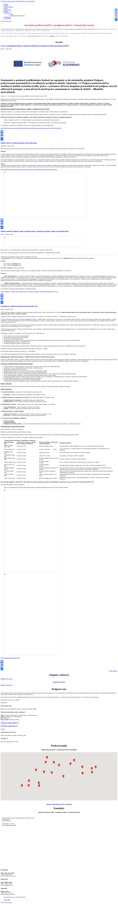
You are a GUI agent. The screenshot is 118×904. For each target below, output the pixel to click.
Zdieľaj (15, 658)
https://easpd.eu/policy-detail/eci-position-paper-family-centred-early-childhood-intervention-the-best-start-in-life (29, 169)
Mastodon (8, 658)
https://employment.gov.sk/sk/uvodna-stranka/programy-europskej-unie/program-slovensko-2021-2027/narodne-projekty (31, 128)
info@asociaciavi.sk (11, 825)
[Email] (59, 136)
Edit (18, 658)
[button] (22, 785)
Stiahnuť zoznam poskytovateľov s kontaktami (59, 804)
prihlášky (52, 36)
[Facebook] (59, 131)
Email (12, 658)
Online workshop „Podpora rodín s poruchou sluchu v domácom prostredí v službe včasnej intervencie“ (35, 231)
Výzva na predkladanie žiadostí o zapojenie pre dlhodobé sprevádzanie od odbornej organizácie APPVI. (35, 46)
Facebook (3, 658)
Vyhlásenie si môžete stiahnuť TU (10, 722)
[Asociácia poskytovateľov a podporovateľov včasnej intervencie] (18, 1)
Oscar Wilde (7, 900)
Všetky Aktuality (113, 671)
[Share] (59, 139)
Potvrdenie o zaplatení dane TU (9, 726)
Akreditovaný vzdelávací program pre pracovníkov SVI (19, 306)
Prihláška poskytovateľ (6, 679)
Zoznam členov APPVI (59, 682)
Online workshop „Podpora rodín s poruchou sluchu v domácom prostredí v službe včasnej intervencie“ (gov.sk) (29, 291)
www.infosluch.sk (32, 279)
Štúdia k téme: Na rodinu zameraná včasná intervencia (19, 143)
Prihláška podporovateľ (7, 685)
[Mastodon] (59, 134)
